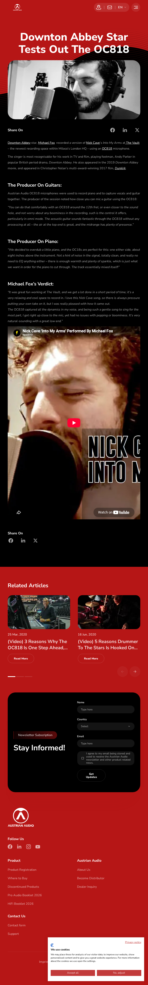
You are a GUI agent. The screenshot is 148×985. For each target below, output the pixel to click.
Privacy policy (133, 942)
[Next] (135, 671)
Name (80, 702)
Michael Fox (46, 143)
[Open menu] (135, 7)
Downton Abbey (19, 143)
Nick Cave (93, 143)
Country (82, 719)
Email (80, 736)
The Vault (132, 143)
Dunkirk (120, 168)
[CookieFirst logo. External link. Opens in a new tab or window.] (52, 945)
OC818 (107, 148)
